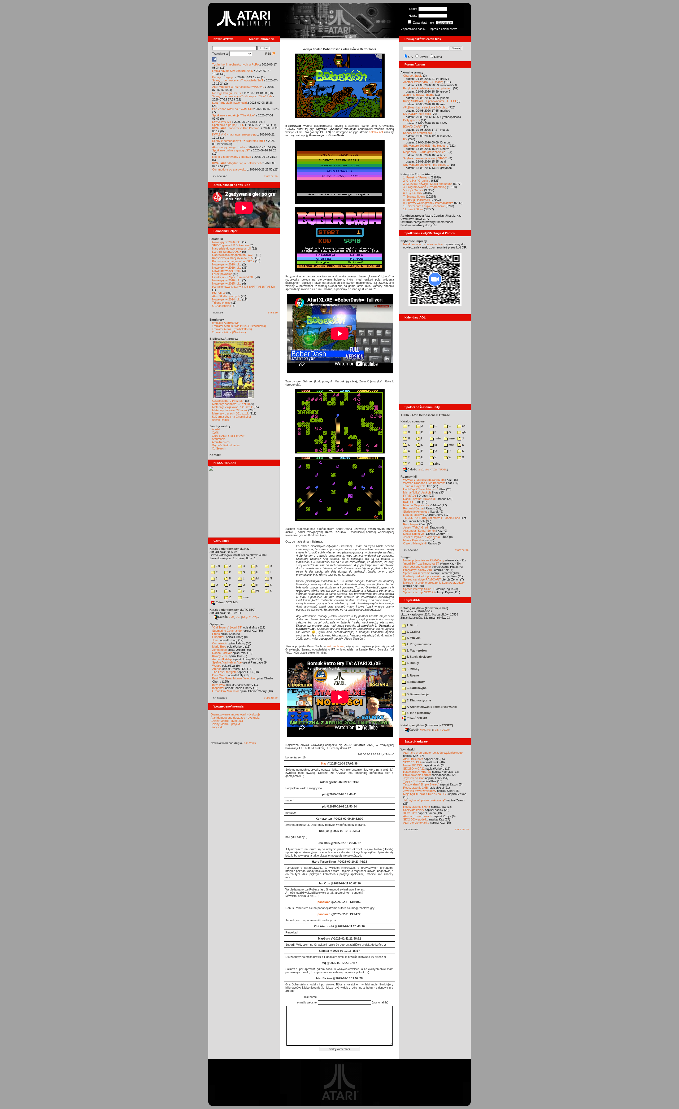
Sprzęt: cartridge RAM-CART (422, 579)
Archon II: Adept (222, 659)
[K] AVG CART (412, 126)
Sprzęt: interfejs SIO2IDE (419, 589)
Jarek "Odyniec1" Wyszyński (422, 537)
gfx (464, 432)
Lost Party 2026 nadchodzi (229, 102)
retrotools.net (335, 646)
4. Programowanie (419, 644)
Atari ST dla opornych (226, 296)
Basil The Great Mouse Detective (233, 678)
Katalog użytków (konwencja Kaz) (424, 608)
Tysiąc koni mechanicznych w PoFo (235, 64)
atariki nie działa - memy (418, 94)
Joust (215, 640)
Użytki (424, 56)
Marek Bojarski (413, 540)
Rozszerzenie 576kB (416, 806)
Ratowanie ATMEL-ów (417, 771)
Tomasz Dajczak (414, 486)
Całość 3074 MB (227, 602)
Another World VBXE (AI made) (423, 82)
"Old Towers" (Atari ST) (227, 627)
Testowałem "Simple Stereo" (421, 784)
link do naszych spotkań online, (423, 244)
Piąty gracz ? (411, 120)
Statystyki (217, 727)
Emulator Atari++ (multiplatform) (232, 329)
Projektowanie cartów (417, 774)
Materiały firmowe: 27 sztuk (229, 410)
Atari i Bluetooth (413, 759)
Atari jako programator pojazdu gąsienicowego (433, 752)
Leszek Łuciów (413, 514)
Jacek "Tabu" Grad (415, 527)
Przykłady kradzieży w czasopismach (427, 88)
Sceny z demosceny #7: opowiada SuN (237, 80)
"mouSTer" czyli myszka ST (421, 563)
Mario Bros (219, 646)
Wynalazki (408, 749)
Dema (438, 56)
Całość (223, 616)
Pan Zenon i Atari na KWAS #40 (232, 109)
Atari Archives (221, 442)
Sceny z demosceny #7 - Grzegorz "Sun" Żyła (242, 96)
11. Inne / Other (413, 209)
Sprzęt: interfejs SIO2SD (419, 592)
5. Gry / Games (413, 190)
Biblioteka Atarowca (224, 338)
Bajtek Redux (220, 419)
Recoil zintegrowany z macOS (231, 156)
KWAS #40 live (221, 121)
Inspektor (218, 687)
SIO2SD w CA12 (414, 768)
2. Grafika (413, 631)
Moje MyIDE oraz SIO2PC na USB (425, 794)
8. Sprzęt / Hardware (416, 199)
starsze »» (271, 176)
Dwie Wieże (219, 675)
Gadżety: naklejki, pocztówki (421, 576)
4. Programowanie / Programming (424, 187)
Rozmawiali (409, 476)
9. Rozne (412, 675)
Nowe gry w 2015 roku (226, 283)
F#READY (409, 495)
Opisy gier (217, 624)
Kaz (324, 763)
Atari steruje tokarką (416, 822)
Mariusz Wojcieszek (416, 505)
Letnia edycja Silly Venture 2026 (232, 70)
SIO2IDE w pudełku (415, 819)
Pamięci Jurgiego (223, 77)
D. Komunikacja (417, 694)
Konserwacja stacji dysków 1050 (233, 258)
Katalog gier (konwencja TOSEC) (232, 609)
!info (437, 438)
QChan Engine (221, 305)
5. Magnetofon (416, 650)
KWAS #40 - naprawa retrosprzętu (234, 134)
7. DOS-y (412, 663)
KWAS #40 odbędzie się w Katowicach (237, 163)
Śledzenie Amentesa (416, 511)
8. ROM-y (412, 669)
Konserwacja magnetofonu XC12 (233, 261)
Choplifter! (218, 637)
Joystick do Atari (413, 778)
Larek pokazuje (222, 274)
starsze (273, 312)
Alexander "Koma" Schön (419, 530)
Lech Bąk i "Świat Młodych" (420, 489)
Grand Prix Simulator (225, 691)
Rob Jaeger (410, 524)
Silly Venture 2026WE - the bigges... (426, 164)
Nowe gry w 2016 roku (226, 280)
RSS (268, 53)
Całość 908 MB (417, 718)
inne (245, 597)
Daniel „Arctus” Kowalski (419, 498)
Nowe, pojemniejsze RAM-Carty (423, 560)
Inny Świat (218, 684)
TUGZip (253, 617)
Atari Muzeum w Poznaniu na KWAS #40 (238, 86)
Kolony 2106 (220, 656)
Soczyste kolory (413, 809)
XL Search (218, 448)
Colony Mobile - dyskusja (227, 720)
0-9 (217, 565)
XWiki (215, 432)
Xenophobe (219, 649)
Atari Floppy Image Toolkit (229, 147)
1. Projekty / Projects (416, 177)
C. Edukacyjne (416, 687)
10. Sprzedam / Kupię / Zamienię (424, 206)
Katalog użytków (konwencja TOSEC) (427, 725)
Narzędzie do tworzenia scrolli (231, 248)
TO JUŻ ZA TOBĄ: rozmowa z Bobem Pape (431, 517)
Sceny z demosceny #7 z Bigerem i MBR (238, 140)
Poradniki (216, 239)
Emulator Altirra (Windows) (229, 332)
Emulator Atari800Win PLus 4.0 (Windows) (239, 326)
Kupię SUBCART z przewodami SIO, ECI (429, 101)
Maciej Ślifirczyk (413, 533)
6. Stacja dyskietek (419, 656)
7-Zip (244, 617)
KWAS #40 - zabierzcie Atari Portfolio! (236, 128)
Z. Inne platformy (418, 712)
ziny (437, 463)
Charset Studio (412, 75)
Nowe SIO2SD (412, 765)
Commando (219, 643)
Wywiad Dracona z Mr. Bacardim (424, 482)
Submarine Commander (227, 630)
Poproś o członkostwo (443, 28)
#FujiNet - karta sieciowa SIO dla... (425, 107)
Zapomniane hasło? (413, 28)
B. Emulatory (415, 681)
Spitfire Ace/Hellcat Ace (227, 662)
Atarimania (218, 438)
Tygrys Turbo (412, 781)
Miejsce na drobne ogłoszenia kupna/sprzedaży (434, 582)
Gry (410, 56)
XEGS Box (410, 813)
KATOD (408, 502)
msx (451, 444)
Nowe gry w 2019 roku (226, 267)
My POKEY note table (417, 113)
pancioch (323, 901)
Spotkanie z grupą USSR (228, 124)
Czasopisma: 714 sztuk (227, 400)
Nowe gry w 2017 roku (226, 270)
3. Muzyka (413, 637)
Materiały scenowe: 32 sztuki (231, 403)
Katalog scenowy (413, 421)
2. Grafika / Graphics (416, 180)
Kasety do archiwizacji (417, 132)
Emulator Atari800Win (225, 322)
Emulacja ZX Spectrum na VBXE (233, 277)
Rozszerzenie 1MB (415, 787)
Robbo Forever (222, 652)
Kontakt (215, 454)
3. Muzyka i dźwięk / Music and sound (427, 183)
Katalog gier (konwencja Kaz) (230, 548)
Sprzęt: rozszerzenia (416, 573)
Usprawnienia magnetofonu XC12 (233, 254)
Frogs (216, 633)
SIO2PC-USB (412, 762)
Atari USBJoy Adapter (417, 566)
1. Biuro (411, 625)
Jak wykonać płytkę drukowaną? (424, 800)
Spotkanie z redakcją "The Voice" (233, 115)
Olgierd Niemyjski (414, 543)
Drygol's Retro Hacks (226, 445)
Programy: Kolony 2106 (418, 569)
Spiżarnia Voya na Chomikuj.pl (231, 416)
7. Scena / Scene (414, 196)
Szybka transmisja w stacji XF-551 (425, 158)
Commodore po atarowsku (229, 169)
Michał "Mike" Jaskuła (417, 492)
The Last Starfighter (225, 672)
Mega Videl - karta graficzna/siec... (425, 152)
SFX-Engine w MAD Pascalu (230, 245)
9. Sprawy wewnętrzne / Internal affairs (428, 202)
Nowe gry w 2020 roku (226, 264)
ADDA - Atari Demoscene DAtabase (425, 415)
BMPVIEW (218, 293)
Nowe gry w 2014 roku (226, 299)
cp (463, 425)
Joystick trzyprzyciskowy (419, 790)
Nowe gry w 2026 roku (226, 242)
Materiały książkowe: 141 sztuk (232, 407)
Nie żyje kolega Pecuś (226, 93)
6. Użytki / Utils (413, 193)
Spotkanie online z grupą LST (231, 150)
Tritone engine (221, 302)
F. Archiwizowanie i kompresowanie (431, 706)
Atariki (216, 429)
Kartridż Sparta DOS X (226, 251)
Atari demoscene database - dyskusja (235, 717)
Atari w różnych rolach (417, 816)
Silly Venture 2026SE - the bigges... (425, 145)
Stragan (406, 557)
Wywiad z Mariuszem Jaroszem (424, 479)
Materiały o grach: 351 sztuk (230, 413)
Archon (216, 668)
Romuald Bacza (413, 508)
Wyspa (216, 665)
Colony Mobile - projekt (225, 724)
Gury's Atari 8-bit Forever (228, 435)
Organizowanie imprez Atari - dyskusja (235, 714)
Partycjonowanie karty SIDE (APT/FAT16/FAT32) (243, 286)
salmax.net (376, 132)
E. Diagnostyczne (418, 700)
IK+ (405, 139)
